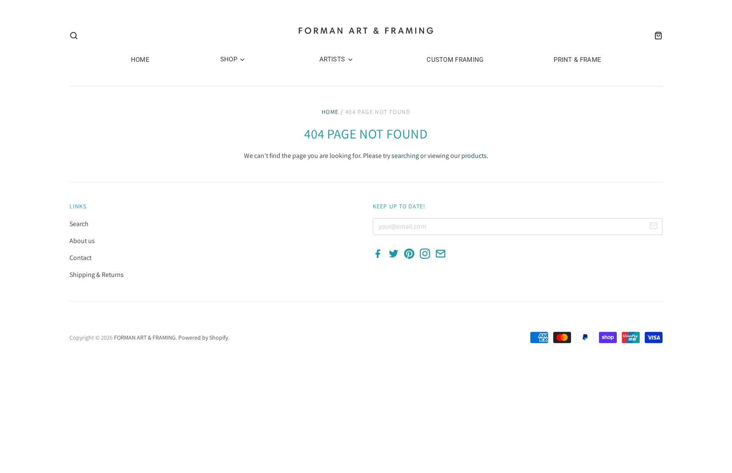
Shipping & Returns (96, 274)
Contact (80, 257)
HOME (140, 60)
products (474, 155)
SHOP (229, 59)
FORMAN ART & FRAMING (145, 337)
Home (330, 112)
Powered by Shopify (203, 337)
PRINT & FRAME (577, 60)
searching (405, 155)
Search (79, 223)
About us (82, 240)
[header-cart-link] (656, 35)
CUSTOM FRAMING (455, 60)
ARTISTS (333, 59)
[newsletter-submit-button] (653, 227)
